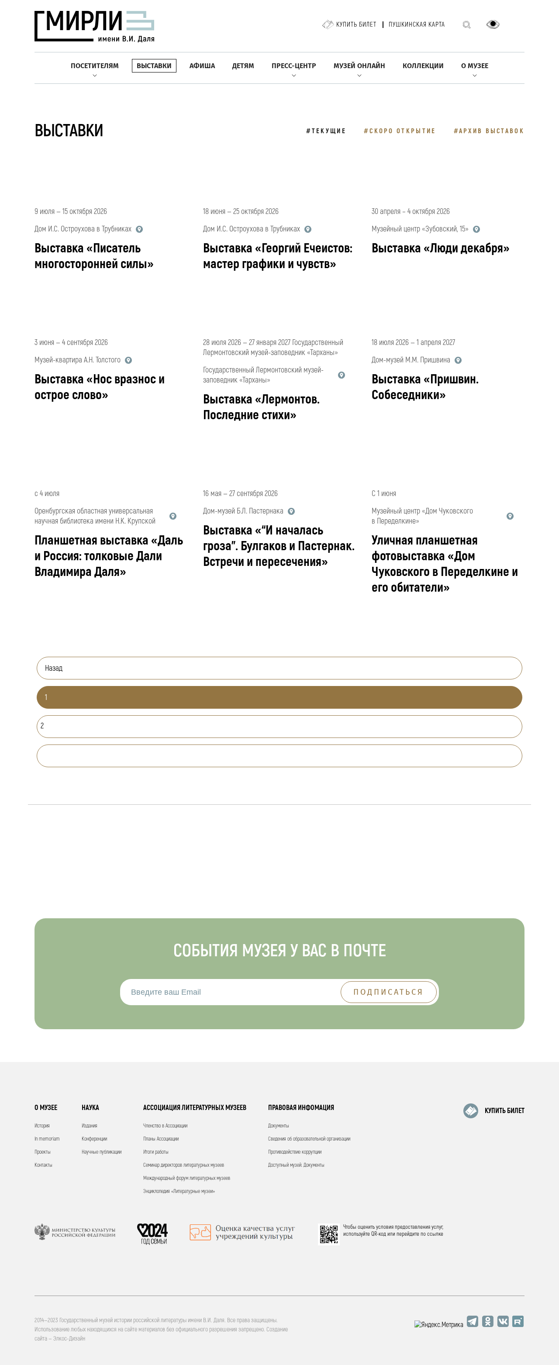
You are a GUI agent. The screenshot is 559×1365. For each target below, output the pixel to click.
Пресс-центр (294, 66)
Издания (89, 1126)
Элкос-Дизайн (69, 1338)
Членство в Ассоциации (165, 1126)
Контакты (43, 1165)
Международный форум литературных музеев (186, 1178)
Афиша (202, 66)
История (42, 1126)
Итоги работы (156, 1152)
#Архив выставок (489, 131)
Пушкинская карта (417, 25)
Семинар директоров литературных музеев (183, 1165)
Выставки (154, 66)
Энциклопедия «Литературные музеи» (179, 1191)
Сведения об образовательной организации (309, 1139)
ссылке (435, 1234)
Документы (278, 1126)
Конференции (94, 1139)
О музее (474, 66)
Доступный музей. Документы (296, 1165)
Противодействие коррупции (294, 1152)
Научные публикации (101, 1152)
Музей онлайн (359, 66)
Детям (243, 66)
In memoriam (47, 1139)
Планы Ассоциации (161, 1139)
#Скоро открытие (400, 131)
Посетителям (95, 66)
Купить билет (356, 25)
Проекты (43, 1152)
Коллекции (423, 66)
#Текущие (326, 131)
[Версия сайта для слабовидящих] (493, 24)
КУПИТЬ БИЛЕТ (504, 1110)
